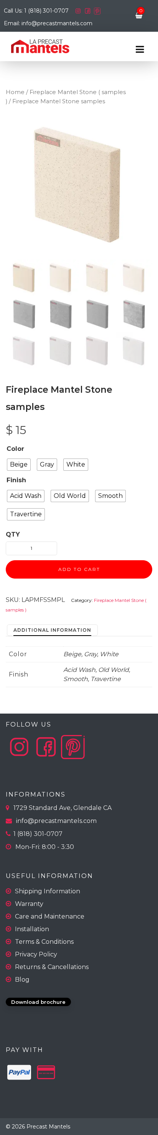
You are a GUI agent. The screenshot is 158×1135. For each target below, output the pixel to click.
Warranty (29, 903)
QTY (13, 534)
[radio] (18, 464)
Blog (22, 979)
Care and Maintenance (49, 916)
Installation (32, 929)
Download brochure (38, 1002)
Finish (16, 480)
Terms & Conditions (44, 941)
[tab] (52, 630)
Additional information (52, 630)
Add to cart (79, 569)
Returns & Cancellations (52, 967)
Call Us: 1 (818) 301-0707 (37, 10)
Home (15, 92)
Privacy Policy (36, 954)
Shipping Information (47, 891)
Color (15, 448)
